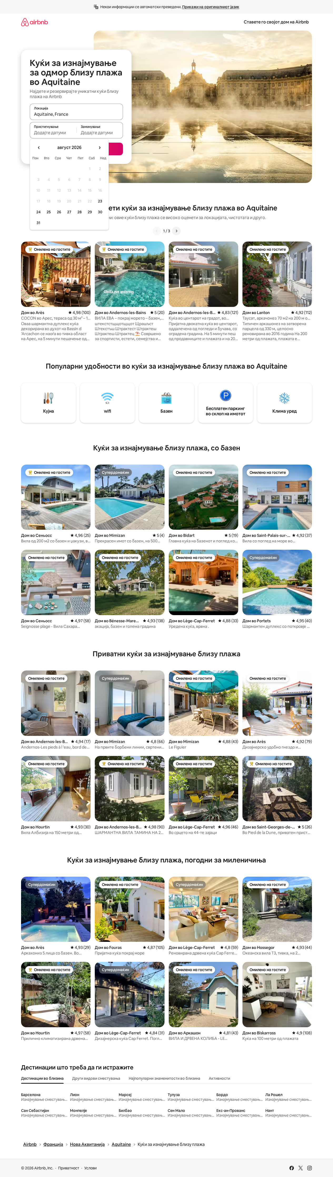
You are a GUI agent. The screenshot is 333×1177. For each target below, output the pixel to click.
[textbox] (53, 132)
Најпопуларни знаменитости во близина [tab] (164, 1078)
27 (69, 212)
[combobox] (76, 114)
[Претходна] (157, 231)
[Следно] (176, 231)
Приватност (68, 1168)
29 (90, 212)
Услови (90, 1168)
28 (79, 212)
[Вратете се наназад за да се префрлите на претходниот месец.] (39, 147)
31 (38, 222)
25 (49, 212)
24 (38, 212)
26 (59, 212)
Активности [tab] (219, 1078)
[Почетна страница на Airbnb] (34, 22)
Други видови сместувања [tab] (96, 1078)
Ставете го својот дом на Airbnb (276, 22)
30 (100, 212)
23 (100, 201)
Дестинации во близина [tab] (42, 1078)
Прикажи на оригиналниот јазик (210, 6)
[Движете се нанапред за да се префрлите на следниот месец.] (99, 147)
